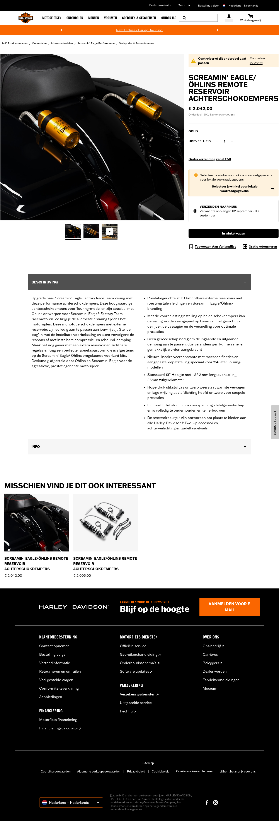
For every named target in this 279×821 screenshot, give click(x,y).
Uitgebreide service (136, 702)
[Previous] (61, 30)
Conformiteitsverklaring (59, 688)
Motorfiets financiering (58, 719)
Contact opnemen (54, 646)
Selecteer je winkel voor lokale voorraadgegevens (234, 188)
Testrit (183, 5)
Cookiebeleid (161, 771)
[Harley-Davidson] (76, 607)
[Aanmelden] (229, 18)
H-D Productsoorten (14, 43)
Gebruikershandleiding (138, 654)
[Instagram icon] (215, 802)
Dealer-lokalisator (160, 5)
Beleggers (211, 663)
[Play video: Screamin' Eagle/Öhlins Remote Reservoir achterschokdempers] (109, 232)
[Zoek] (198, 18)
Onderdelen (39, 43)
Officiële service (133, 646)
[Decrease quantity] (217, 141)
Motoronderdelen (62, 43)
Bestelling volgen (208, 5)
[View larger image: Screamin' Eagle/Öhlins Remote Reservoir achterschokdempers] (92, 137)
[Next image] (175, 137)
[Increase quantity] (232, 141)
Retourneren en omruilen (60, 671)
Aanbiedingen (50, 697)
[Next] (217, 30)
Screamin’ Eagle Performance (96, 43)
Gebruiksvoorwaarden (56, 771)
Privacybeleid (136, 771)
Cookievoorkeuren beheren (195, 771)
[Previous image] (9, 137)
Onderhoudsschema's (138, 663)
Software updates (134, 671)
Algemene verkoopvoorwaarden (99, 771)
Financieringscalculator (58, 728)
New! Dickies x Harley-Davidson (106, 30)
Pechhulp (128, 711)
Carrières (210, 654)
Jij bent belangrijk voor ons (238, 771)
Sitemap (148, 763)
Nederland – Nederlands (243, 5)
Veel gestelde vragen (56, 680)
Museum (210, 688)
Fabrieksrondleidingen (221, 680)
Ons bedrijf (212, 646)
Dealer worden (215, 671)
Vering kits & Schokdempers (136, 43)
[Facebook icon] (206, 802)
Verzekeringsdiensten (137, 694)
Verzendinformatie (54, 663)
